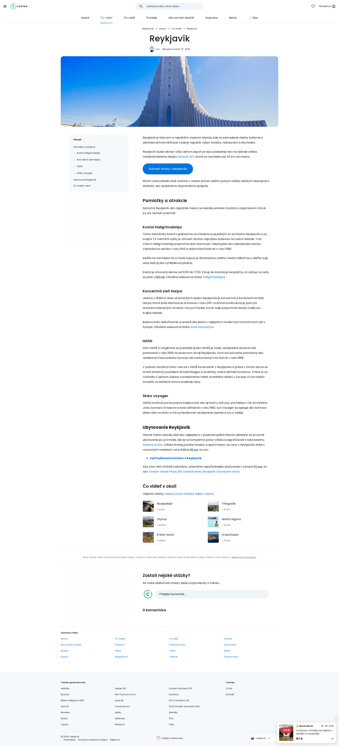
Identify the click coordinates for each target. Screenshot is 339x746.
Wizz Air (65, 706)
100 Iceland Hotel (189, 472)
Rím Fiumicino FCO (125, 694)
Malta (118, 712)
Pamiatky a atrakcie (84, 146)
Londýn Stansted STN (180, 688)
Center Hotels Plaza (163, 472)
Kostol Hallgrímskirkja (88, 152)
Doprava (211, 18)
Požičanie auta (177, 644)
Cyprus (65, 724)
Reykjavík (192, 28)
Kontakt (230, 694)
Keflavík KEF (185, 157)
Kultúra (64, 656)
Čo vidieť (106, 18)
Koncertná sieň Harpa (88, 159)
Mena (233, 18)
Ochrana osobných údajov (93, 739)
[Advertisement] (99, 220)
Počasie (151, 18)
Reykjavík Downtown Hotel (221, 472)
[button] (5, 6)
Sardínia (174, 694)
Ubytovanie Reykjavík (84, 179)
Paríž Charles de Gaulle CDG (184, 706)
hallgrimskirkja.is (214, 277)
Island (85, 18)
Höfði (79, 166)
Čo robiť (129, 18)
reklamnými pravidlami (244, 557)
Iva (157, 49)
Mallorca (119, 724)
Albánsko (120, 718)
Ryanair (65, 694)
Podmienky (70, 739)
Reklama (115, 739)
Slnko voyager (84, 173)
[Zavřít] (336, 718)
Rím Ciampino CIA (179, 700)
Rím (171, 718)
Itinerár (64, 650)
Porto (171, 724)
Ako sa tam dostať (181, 18)
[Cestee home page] (19, 6)
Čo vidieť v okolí (81, 185)
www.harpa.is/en (202, 327)
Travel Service (122, 706)
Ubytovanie (230, 644)
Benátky (173, 712)
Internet (173, 656)
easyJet (119, 700)
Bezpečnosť (121, 656)
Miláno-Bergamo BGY (72, 700)
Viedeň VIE (120, 688)
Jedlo (173, 650)
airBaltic (65, 688)
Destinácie (147, 28)
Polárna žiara (231, 656)
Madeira (65, 712)
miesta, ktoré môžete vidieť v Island (188, 494)
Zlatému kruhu (153, 445)
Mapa (227, 650)
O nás (229, 688)
